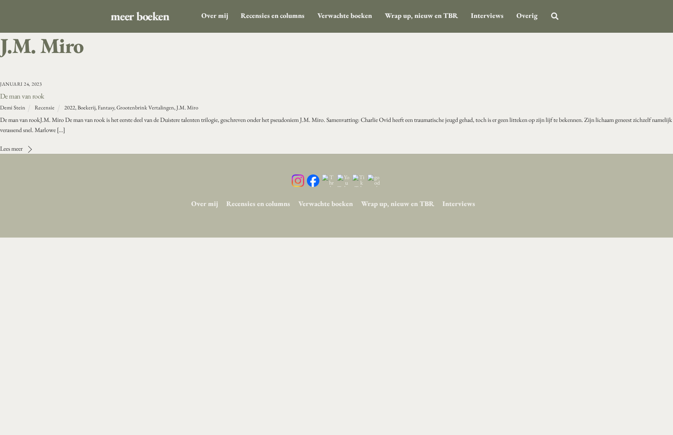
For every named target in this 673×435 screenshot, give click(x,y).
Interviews (487, 15)
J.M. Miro (187, 107)
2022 (69, 107)
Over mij (214, 15)
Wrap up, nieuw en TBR (421, 15)
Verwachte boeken (344, 15)
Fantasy (106, 107)
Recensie (45, 107)
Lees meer (11, 148)
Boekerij (86, 107)
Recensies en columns (273, 15)
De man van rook (22, 95)
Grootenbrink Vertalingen (145, 107)
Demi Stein (12, 107)
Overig (526, 15)
